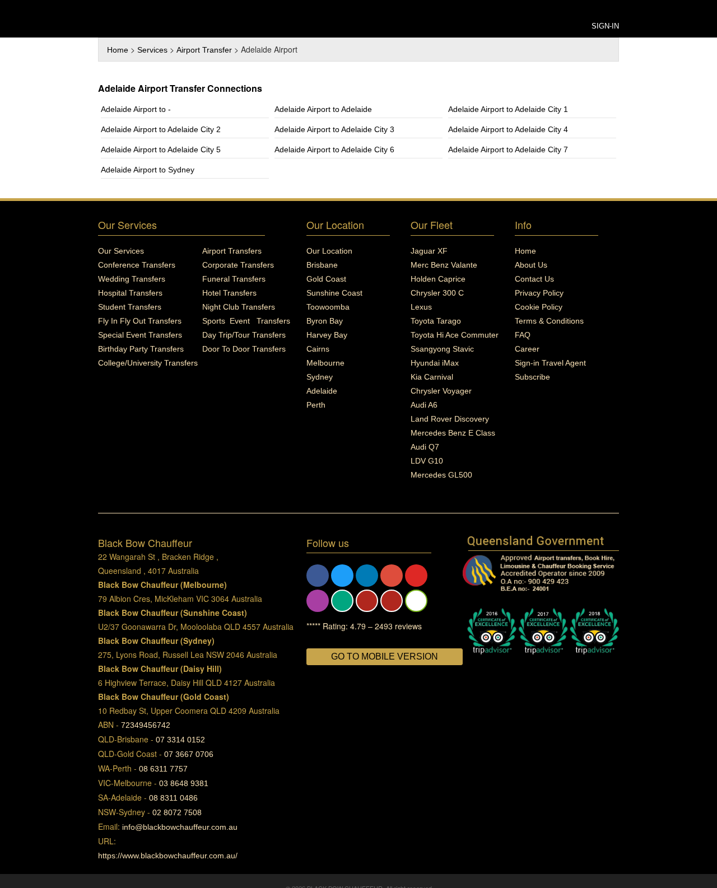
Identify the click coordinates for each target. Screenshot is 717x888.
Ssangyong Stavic (442, 348)
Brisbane (322, 264)
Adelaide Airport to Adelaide (323, 109)
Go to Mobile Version (384, 656)
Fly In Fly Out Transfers (139, 320)
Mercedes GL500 (441, 474)
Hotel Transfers (229, 292)
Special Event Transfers (140, 334)
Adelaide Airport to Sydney (147, 169)
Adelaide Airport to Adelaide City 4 (508, 129)
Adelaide (321, 390)
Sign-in (605, 26)
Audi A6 (424, 404)
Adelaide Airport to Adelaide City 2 (161, 129)
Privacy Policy (539, 292)
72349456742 (145, 725)
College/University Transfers (148, 362)
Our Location (329, 250)
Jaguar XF (429, 250)
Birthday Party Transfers (141, 348)
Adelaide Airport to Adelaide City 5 (161, 149)
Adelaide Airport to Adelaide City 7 (508, 149)
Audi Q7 (425, 446)
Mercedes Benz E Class (453, 432)
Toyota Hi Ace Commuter (455, 334)
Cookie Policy (538, 306)
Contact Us (534, 278)
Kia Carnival (432, 376)
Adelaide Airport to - (136, 109)
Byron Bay (324, 320)
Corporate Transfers (238, 264)
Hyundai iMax (435, 362)
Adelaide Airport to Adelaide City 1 (508, 109)
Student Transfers (129, 306)
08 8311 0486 (173, 797)
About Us (531, 264)
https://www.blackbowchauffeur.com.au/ (168, 855)
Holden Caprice (438, 278)
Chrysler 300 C (437, 292)
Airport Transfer (204, 49)
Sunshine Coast (334, 292)
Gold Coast (326, 278)
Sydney (319, 376)
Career (527, 348)
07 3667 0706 (188, 754)
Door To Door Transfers (244, 348)
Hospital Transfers (130, 292)
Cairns (317, 348)
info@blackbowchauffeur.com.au (180, 826)
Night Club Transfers (238, 306)
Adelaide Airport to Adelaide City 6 (334, 149)
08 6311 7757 (163, 768)
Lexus (421, 306)
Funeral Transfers (234, 278)
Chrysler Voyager (441, 390)
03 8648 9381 (183, 783)
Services (152, 49)
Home (117, 49)
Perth (315, 404)
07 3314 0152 (180, 739)
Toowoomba (328, 306)
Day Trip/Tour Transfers (244, 334)
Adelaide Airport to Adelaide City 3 (334, 129)
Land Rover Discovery (450, 418)
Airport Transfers (232, 250)
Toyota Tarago (436, 320)
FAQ (522, 334)
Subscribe (532, 376)
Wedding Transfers (131, 278)
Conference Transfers (136, 264)
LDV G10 (427, 460)
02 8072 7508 (177, 812)
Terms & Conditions (549, 320)
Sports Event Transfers (246, 320)
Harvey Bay (326, 334)
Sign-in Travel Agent (550, 362)
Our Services (121, 250)
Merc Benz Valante (444, 264)
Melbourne (325, 362)
